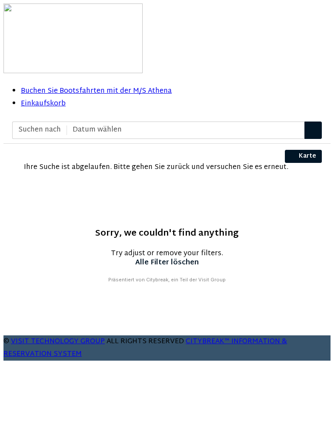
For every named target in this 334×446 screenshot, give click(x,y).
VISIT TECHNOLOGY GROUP (58, 341)
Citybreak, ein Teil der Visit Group (186, 280)
